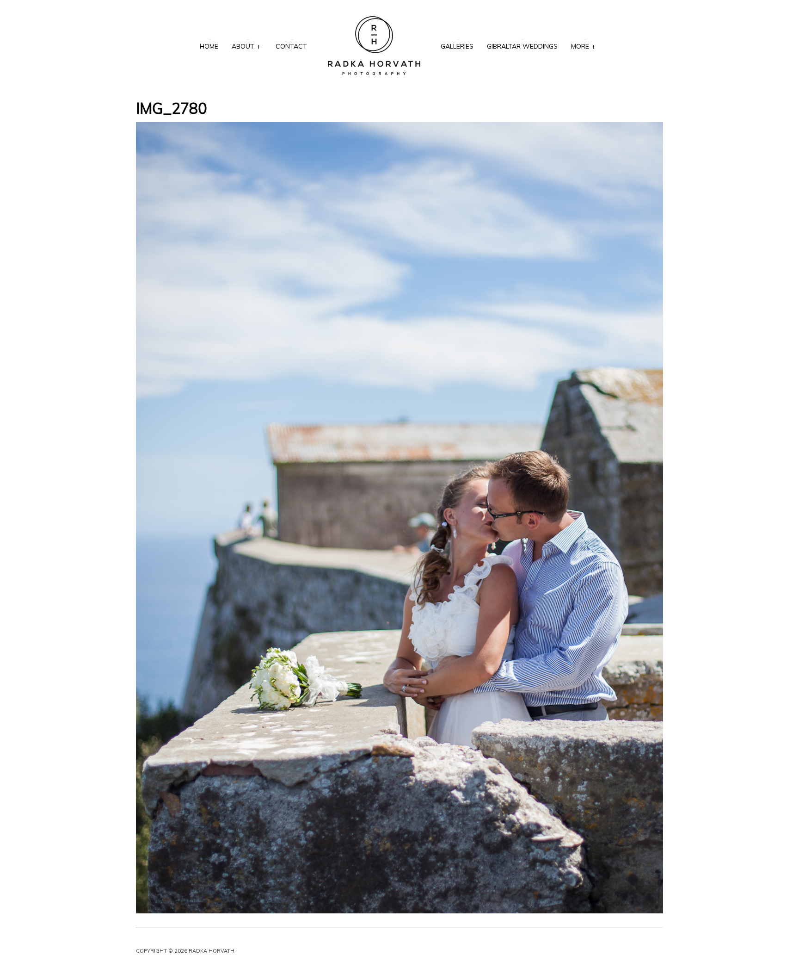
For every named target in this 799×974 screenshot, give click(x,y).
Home (209, 46)
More (583, 46)
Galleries (457, 46)
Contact (291, 46)
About (246, 46)
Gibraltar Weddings (522, 46)
